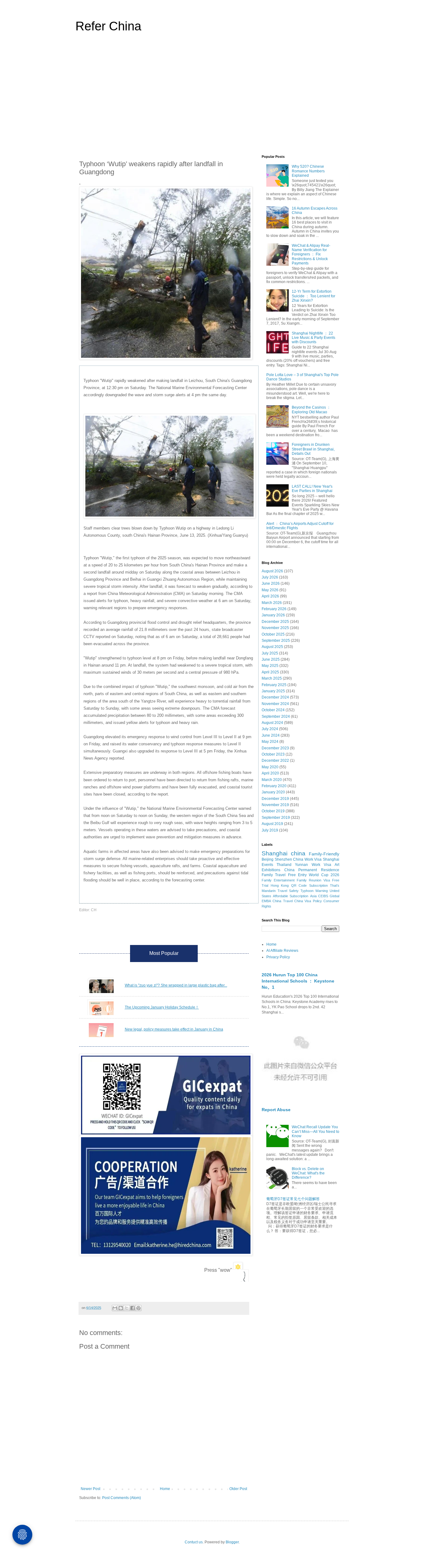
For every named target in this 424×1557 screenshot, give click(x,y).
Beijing (267, 859)
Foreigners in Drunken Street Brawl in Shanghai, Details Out (313, 449)
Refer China (108, 26)
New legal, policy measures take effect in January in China (174, 1029)
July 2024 (270, 729)
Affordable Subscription (290, 896)
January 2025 (273, 691)
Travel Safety (288, 891)
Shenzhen (283, 859)
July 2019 (270, 830)
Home (165, 1489)
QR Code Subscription (309, 885)
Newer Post (90, 1489)
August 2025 (272, 647)
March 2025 (272, 678)
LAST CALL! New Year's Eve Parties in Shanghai (312, 488)
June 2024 (271, 735)
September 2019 (276, 817)
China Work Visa (307, 859)
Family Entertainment (278, 880)
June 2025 (271, 659)
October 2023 (273, 754)
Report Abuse (276, 1109)
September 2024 (276, 716)
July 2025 (270, 653)
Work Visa (321, 865)
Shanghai (274, 853)
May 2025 (270, 665)
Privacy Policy (278, 957)
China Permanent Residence (311, 870)
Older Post (238, 1489)
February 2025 (274, 685)
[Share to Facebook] (132, 1308)
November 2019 (275, 805)
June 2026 (271, 583)
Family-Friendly (324, 853)
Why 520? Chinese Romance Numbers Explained (308, 171)
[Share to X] (127, 1308)
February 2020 (274, 786)
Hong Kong (280, 885)
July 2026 (270, 577)
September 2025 (276, 640)
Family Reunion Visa (313, 880)
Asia (313, 896)
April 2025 (270, 672)
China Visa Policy (308, 901)
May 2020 (270, 767)
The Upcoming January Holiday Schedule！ (162, 1007)
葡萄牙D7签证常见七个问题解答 (293, 1199)
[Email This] (115, 1308)
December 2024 (275, 697)
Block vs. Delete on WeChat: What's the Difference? (308, 1173)
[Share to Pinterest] (138, 1308)
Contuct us (194, 1542)
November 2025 (275, 628)
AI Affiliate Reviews (282, 950)
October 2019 (273, 811)
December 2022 (275, 760)
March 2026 (272, 603)
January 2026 (273, 615)
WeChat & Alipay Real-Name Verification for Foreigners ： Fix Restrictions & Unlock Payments (311, 254)
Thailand (284, 865)
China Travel (282, 901)
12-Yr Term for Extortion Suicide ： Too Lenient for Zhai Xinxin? (313, 296)
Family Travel (274, 875)
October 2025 (273, 634)
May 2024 (270, 741)
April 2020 (270, 773)
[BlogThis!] (121, 1308)
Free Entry (297, 875)
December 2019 (275, 798)
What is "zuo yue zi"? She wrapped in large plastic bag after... (176, 985)
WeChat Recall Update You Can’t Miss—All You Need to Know (315, 1131)
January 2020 (273, 792)
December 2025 (275, 621)
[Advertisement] (212, 97)
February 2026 (274, 609)
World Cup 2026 (324, 875)
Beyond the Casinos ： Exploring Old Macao (311, 409)
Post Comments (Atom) (121, 1498)
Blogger (232, 1542)
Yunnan (301, 865)
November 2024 (275, 704)
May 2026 (270, 590)
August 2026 (272, 571)
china (298, 853)
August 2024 (272, 723)
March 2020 (272, 780)
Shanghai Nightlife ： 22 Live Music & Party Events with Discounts (313, 337)
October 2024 (273, 710)
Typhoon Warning (314, 891)
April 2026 (270, 596)
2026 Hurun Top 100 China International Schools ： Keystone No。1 (298, 980)
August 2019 (272, 824)
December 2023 (275, 748)
